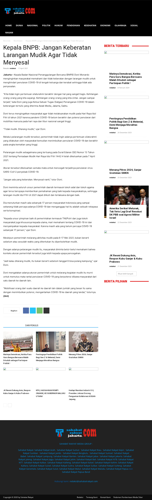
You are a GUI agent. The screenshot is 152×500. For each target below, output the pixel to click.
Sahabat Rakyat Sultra (63, 465)
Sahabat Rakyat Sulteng (110, 465)
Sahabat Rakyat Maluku (93, 468)
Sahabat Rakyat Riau (91, 450)
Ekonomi (105, 25)
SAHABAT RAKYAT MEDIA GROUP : (76, 443)
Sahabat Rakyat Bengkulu (75, 453)
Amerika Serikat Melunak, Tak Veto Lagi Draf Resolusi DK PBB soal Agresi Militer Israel (125, 213)
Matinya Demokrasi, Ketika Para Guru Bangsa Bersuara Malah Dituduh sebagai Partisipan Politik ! (125, 78)
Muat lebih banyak (125, 273)
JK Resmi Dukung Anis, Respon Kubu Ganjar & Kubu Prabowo (125, 258)
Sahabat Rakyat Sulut (47, 468)
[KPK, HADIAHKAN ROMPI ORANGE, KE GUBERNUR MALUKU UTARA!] (50, 377)
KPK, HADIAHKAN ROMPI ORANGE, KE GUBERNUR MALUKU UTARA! (50, 393)
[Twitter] (33, 311)
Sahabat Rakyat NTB (107, 459)
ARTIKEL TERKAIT (13, 325)
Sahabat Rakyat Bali (86, 459)
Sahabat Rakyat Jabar (88, 456)
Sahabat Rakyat (25, 450)
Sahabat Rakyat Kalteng (59, 462)
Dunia (19, 25)
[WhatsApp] (40, 311)
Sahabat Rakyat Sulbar (86, 465)
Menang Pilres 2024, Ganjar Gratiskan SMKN (125, 171)
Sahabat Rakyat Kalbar (35, 462)
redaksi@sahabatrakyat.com (84, 481)
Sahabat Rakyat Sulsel (40, 465)
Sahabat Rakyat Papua (117, 468)
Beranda (6, 40)
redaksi (13, 68)
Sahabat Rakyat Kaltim (106, 462)
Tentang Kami (92, 497)
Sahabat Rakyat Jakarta (111, 456)
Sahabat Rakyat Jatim (65, 459)
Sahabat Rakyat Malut (70, 468)
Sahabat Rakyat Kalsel (83, 462)
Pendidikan (73, 25)
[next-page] (10, 405)
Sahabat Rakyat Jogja (43, 459)
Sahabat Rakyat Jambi (50, 453)
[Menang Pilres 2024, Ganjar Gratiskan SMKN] (83, 342)
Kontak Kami (105, 497)
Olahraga (120, 25)
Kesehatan (90, 25)
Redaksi (80, 497)
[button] (145, 25)
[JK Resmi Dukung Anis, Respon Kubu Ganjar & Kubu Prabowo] (18, 377)
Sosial (134, 25)
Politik (46, 25)
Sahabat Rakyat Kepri (113, 450)
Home (8, 25)
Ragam (9, 32)
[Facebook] (26, 311)
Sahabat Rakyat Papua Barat (76, 472)
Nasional (32, 25)
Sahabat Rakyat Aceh (44, 450)
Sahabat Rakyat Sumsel (101, 453)
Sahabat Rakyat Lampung (39, 456)
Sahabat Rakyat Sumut (68, 450)
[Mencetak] (46, 311)
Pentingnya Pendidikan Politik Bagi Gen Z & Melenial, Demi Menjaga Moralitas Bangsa (49, 357)
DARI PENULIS (31, 325)
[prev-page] (5, 405)
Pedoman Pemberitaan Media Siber (128, 497)
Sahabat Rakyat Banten (64, 456)
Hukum (58, 25)
